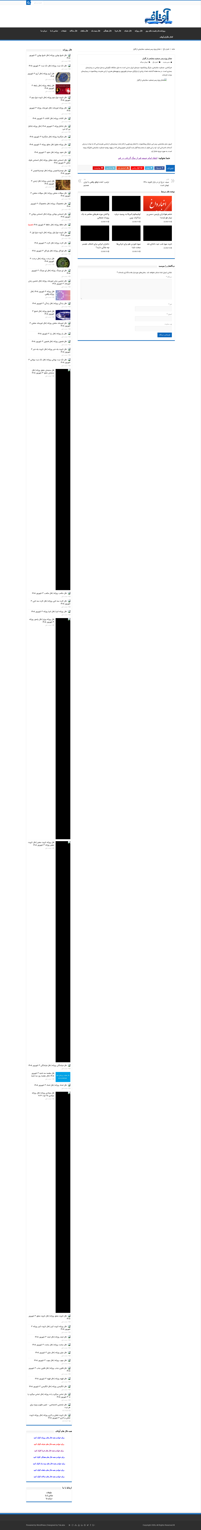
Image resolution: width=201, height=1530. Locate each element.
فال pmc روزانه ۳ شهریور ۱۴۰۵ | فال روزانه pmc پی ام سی (49, 128)
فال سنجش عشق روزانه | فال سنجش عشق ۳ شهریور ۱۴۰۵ (43, 372)
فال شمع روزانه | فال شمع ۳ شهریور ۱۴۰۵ (43, 313)
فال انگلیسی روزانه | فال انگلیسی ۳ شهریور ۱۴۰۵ (48, 1386)
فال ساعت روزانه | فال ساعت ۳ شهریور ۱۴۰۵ (49, 1344)
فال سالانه (73, 31)
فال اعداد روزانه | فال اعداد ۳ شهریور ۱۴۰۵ (50, 1085)
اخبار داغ (166, 49)
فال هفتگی (107, 31)
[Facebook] (90, 1525)
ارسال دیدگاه (143, 62)
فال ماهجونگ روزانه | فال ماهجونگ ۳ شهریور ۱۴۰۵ (50, 205)
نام (170, 304)
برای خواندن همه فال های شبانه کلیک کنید (49, 1444)
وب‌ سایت (168, 324)
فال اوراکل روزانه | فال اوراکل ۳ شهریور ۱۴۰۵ (49, 251)
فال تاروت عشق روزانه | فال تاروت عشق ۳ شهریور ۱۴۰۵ (49, 1317)
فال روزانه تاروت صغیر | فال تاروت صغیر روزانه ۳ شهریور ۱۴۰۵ (41, 844)
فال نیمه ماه (95, 31)
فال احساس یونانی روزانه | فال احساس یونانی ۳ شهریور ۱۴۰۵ (49, 215)
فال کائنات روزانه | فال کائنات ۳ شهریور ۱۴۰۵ (50, 118)
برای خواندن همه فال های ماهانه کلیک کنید (49, 1470)
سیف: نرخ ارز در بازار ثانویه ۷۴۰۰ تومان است (156, 182)
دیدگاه (169, 277)
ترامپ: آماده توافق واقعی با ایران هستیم (96, 182)
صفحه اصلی (171, 30)
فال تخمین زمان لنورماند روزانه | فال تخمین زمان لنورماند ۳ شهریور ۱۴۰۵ (49, 282)
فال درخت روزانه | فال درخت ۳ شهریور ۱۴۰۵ (42, 260)
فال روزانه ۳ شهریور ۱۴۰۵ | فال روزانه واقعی (42, 293)
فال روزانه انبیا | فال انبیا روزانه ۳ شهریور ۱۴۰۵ (49, 611)
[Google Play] (70, 1525)
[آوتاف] (159, 15)
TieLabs (61, 1525)
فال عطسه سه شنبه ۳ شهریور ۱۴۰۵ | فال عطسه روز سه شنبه (42, 1075)
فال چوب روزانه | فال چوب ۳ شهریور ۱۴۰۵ (50, 1360)
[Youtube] (79, 1525)
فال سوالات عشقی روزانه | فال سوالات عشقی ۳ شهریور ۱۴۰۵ (50, 195)
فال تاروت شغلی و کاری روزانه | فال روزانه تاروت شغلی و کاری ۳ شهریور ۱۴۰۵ (49, 1417)
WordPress (41, 1525)
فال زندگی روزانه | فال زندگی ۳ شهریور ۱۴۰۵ (49, 303)
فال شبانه (128, 31)
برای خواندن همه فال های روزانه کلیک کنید (49, 1438)
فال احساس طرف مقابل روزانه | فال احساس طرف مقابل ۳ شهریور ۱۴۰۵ (49, 162)
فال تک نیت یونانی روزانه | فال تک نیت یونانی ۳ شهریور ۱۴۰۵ (49, 361)
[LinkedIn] (82, 1525)
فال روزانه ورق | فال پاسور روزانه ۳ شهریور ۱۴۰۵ (41, 621)
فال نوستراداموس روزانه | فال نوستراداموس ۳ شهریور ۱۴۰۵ (50, 172)
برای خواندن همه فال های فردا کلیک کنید (49, 1451)
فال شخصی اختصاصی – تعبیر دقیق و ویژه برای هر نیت (50, 1406)
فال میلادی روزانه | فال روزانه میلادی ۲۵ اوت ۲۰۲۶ (43, 1094)
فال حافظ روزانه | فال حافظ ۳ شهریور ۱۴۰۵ (47, 224)
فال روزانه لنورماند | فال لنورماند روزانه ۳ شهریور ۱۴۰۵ (49, 109)
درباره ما (44, 31)
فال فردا (118, 31)
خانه (173, 49)
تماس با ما (54, 31)
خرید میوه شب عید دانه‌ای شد (159, 244)
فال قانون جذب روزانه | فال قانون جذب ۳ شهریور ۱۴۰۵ (49, 1370)
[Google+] (93, 1525)
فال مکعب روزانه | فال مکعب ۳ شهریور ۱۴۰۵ (49, 593)
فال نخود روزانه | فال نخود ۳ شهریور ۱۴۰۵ (50, 152)
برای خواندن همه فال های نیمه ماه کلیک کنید (49, 1464)
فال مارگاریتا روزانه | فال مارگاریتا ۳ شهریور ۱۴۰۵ (48, 136)
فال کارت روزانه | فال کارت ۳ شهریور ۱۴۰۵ (50, 243)
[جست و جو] (28, 2)
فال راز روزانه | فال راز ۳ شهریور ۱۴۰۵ (52, 333)
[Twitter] (88, 1525)
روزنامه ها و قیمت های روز (155, 31)
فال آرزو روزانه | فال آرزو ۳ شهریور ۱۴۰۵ (41, 75)
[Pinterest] (85, 1525)
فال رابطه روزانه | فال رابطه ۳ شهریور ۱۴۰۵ (43, 87)
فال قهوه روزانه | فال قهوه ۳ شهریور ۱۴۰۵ (51, 1378)
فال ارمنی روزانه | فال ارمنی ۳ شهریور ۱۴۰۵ (42, 182)
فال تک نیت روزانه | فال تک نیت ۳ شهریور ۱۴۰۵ (48, 66)
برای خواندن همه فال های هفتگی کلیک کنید (49, 1457)
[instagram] (72, 1525)
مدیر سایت (166, 62)
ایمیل (169, 314)
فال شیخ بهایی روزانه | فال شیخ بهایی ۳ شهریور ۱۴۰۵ (49, 57)
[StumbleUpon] (75, 1525)
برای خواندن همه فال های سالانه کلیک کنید (49, 1477)
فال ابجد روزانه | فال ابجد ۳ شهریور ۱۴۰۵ (51, 1337)
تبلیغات (63, 31)
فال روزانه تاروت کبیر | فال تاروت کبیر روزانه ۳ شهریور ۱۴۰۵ (50, 1328)
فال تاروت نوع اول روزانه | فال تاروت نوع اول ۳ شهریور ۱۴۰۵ (50, 234)
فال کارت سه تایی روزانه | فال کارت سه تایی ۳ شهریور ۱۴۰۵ (50, 602)
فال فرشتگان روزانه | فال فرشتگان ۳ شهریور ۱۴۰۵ (47, 1065)
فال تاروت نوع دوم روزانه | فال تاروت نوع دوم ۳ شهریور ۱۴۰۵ (50, 99)
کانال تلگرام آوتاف (166, 37)
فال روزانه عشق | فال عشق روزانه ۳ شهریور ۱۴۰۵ (48, 144)
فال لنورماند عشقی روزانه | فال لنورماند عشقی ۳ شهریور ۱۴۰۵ (50, 325)
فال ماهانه (84, 31)
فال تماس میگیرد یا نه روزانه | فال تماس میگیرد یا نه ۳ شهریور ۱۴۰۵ (49, 1396)
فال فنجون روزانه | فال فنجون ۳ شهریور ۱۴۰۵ (49, 341)
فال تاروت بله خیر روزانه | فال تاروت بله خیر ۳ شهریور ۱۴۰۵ (50, 351)
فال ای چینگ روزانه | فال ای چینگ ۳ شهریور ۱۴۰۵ (50, 272)
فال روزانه (138, 31)
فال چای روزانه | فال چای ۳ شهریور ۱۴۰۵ (51, 1352)
